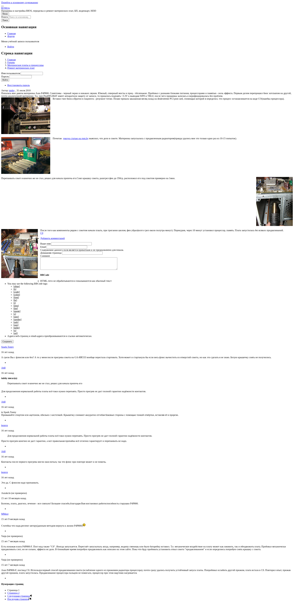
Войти (10, 46)
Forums (11, 62)
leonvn (4, 425)
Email (43, 247)
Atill (3, 367)
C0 (41, 233)
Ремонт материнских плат (21, 68)
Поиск (4, 17)
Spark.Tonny (7, 347)
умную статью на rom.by (76, 138)
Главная (11, 59)
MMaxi (4, 514)
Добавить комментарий (52, 238)
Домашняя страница (50, 253)
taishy (12, 90)
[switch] (2, 6)
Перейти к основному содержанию (19, 2)
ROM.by (5, 8)
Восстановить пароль (18, 85)
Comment (45, 256)
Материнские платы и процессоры (25, 65)
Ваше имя (45, 243)
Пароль (5, 76)
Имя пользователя (10, 73)
